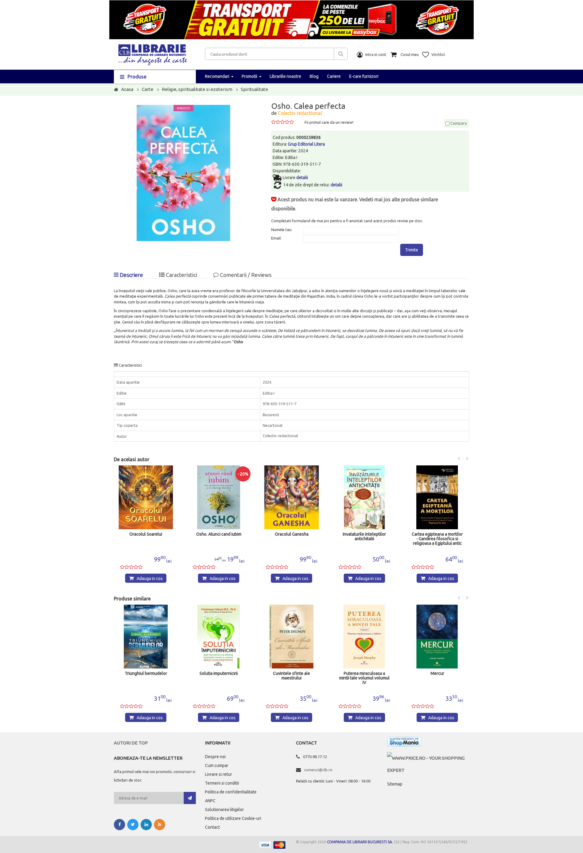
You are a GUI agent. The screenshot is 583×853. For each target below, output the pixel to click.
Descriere (130, 275)
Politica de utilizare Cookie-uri (233, 818)
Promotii (249, 76)
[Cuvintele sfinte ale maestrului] (291, 636)
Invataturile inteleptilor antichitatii (364, 536)
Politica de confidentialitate (231, 791)
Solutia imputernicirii (218, 673)
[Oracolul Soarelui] (146, 497)
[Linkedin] (146, 824)
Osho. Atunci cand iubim (218, 534)
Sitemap (394, 784)
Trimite (411, 249)
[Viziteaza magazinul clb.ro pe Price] (428, 758)
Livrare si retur (218, 774)
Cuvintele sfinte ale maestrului (291, 675)
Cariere (334, 76)
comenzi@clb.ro (318, 770)
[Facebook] (119, 824)
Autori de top (131, 742)
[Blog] (159, 824)
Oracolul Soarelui (145, 534)
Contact (212, 827)
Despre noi (215, 756)
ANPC (210, 800)
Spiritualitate (254, 89)
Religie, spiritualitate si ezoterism (197, 89)
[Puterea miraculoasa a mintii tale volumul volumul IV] (364, 636)
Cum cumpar (216, 765)
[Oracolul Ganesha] (291, 497)
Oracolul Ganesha (292, 534)
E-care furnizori (363, 76)
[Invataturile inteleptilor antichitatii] (364, 497)
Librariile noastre (285, 76)
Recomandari (217, 76)
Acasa (127, 89)
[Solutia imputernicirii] (219, 636)
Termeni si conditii (222, 783)
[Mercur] (437, 636)
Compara (458, 123)
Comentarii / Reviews (245, 275)
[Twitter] (132, 824)
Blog (314, 76)
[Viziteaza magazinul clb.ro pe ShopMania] (404, 742)
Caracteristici (181, 275)
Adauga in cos (150, 578)
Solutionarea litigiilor (224, 809)
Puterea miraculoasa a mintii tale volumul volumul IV (364, 678)
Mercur (437, 673)
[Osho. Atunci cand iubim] (219, 497)
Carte (147, 89)
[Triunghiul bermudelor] (146, 636)
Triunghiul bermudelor (146, 673)
